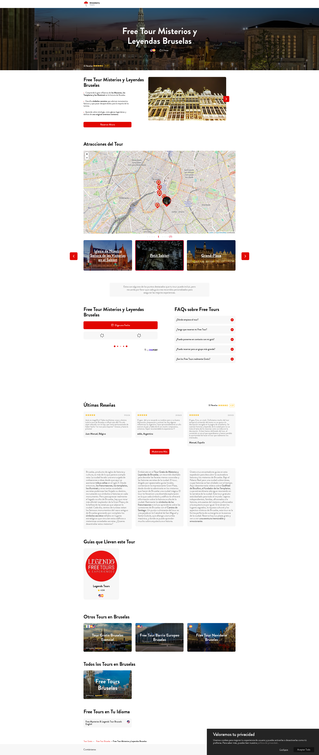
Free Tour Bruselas (103, 741)
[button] (182, 117)
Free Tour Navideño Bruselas (211, 637)
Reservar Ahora (107, 124)
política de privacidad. (267, 743)
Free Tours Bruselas (107, 684)
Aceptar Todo (303, 749)
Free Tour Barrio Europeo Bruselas (159, 637)
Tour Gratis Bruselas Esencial (107, 637)
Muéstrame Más (159, 451)
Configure (283, 749)
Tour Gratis (88, 741)
